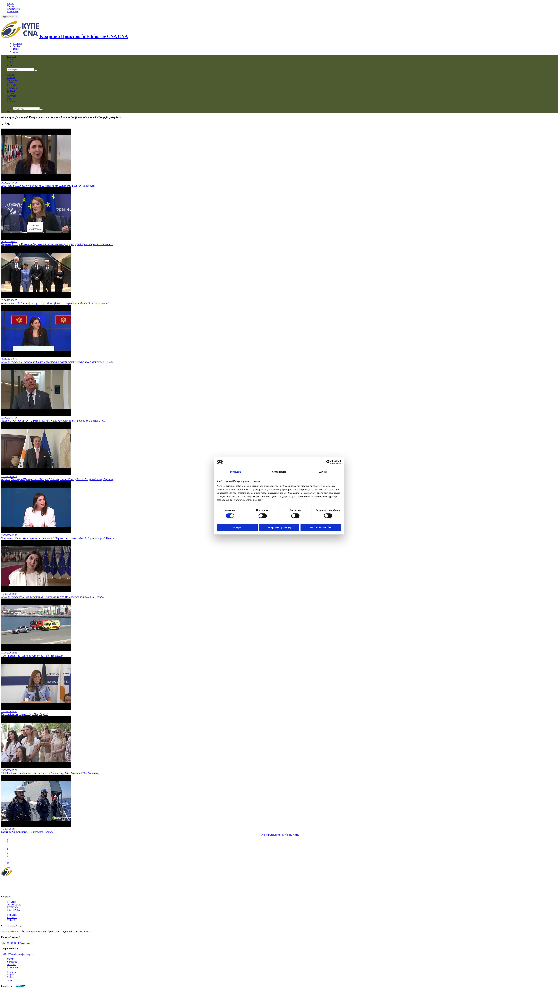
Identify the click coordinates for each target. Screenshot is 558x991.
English (16, 46)
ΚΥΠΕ (10, 3)
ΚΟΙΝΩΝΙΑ (13, 907)
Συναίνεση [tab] (235, 471)
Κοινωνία (11, 85)
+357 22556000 (8, 954)
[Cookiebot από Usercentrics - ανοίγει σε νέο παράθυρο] (328, 462)
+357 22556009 (8, 943)
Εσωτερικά (12, 88)
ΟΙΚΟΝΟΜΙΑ (14, 904)
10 (8, 863)
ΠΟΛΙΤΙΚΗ (12, 902)
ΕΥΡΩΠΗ (12, 915)
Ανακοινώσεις (13, 9)
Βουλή (10, 82)
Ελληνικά (17, 43)
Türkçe (16, 49)
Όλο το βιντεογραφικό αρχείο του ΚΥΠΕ (280, 835)
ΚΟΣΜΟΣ (12, 917)
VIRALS (11, 920)
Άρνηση (237, 527)
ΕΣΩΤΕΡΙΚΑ (13, 910)
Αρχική (10, 75)
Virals (9, 98)
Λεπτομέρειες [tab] (279, 471)
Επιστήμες (12, 101)
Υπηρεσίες (12, 6)
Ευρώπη (11, 90)
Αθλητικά (11, 96)
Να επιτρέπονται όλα (320, 527)
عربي (15, 51)
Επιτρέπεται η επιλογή (279, 527)
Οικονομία (12, 80)
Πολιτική (11, 77)
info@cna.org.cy (24, 943)
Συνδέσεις (11, 964)
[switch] (263, 515)
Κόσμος (11, 93)
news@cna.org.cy (24, 954)
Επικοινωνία (12, 11)
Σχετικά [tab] (323, 471)
